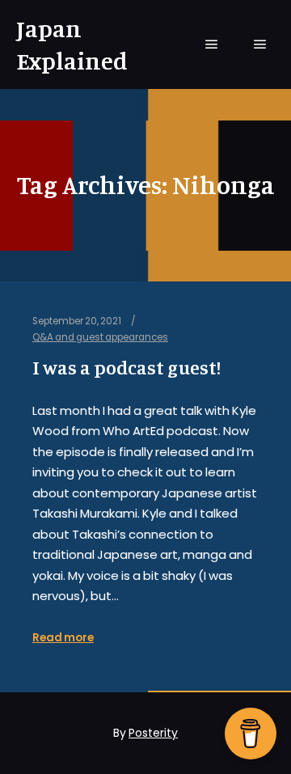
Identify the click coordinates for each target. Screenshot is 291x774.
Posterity (153, 733)
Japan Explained (72, 44)
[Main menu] (211, 44)
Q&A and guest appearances (100, 337)
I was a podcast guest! (126, 367)
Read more (63, 637)
